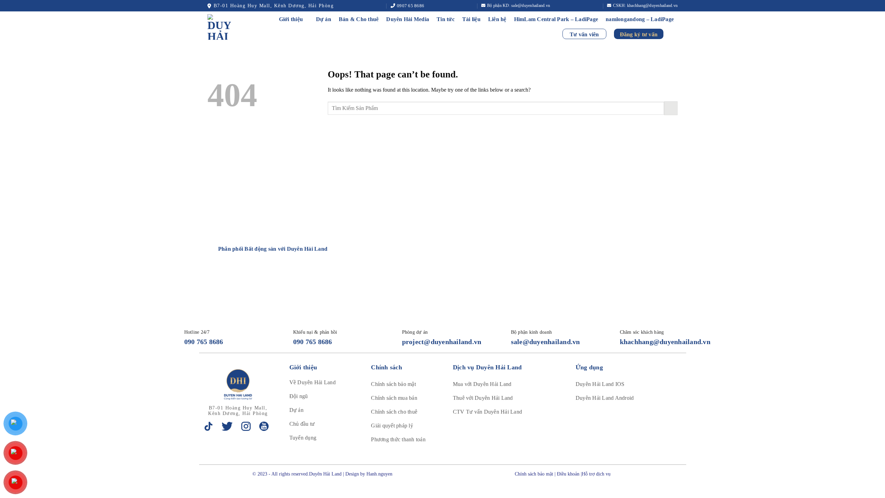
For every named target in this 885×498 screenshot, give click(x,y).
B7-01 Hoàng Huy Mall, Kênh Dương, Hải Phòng (274, 5)
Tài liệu (471, 19)
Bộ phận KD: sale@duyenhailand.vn (518, 5)
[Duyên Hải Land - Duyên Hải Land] (227, 27)
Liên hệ (497, 19)
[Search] (674, 33)
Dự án (323, 19)
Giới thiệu (291, 19)
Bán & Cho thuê (359, 19)
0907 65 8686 (410, 5)
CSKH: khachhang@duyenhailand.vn (645, 5)
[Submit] (671, 108)
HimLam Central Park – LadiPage (556, 19)
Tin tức (446, 19)
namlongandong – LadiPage (640, 19)
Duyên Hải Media (407, 19)
